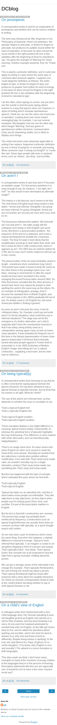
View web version (28, 697)
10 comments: (23, 165)
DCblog (9, 8)
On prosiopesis (13, 20)
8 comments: (22, 594)
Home (28, 691)
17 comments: (23, 363)
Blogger (34, 722)
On (9, 176)
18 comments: (23, 681)
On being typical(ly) (16, 374)
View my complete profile (12, 716)
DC (5, 705)
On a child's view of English (22, 605)
